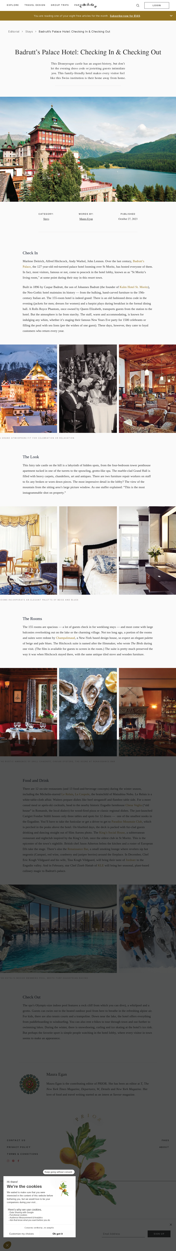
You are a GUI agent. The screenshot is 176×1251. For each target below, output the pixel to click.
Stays (29, 31)
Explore (13, 5)
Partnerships (84, 5)
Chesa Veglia (133, 805)
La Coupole (82, 794)
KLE (101, 865)
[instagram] (8, 1161)
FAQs (165, 1140)
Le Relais (67, 794)
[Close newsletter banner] (170, 1224)
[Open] (171, 16)
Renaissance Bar (78, 849)
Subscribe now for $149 (125, 15)
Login (157, 5)
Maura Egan (86, 219)
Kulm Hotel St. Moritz (134, 287)
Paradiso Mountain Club (127, 821)
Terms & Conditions (22, 1154)
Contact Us (16, 1140)
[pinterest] (13, 1161)
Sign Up (159, 1234)
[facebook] (18, 1161)
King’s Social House (112, 832)
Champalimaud (65, 638)
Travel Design (34, 5)
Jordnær (131, 860)
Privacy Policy (19, 1147)
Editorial (13, 31)
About (164, 1147)
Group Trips (60, 5)
